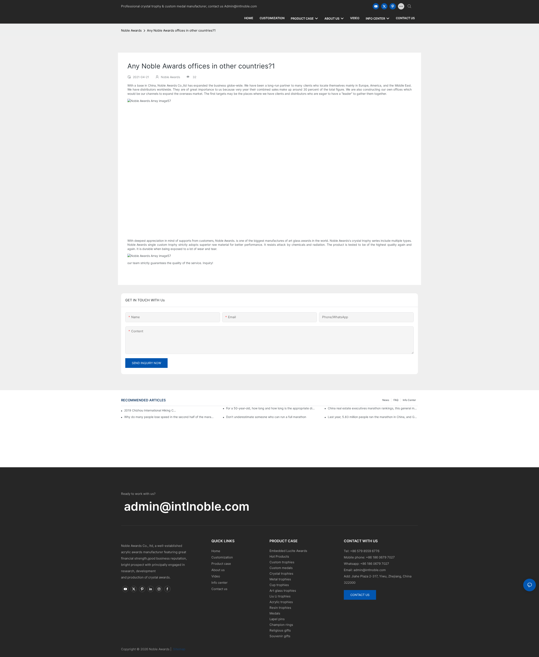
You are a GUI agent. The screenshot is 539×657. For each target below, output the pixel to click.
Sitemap (178, 649)
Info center (409, 400)
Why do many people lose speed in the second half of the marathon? (169, 417)
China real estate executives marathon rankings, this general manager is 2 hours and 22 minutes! (373, 408)
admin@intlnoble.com (186, 506)
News (385, 400)
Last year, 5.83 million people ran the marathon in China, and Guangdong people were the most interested (373, 417)
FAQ (396, 400)
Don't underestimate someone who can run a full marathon (266, 417)
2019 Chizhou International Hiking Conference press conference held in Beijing (150, 410)
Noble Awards (131, 30)
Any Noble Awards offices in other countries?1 (181, 30)
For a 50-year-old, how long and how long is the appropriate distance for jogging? (271, 408)
